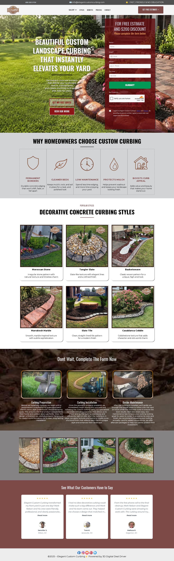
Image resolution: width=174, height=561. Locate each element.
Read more (42, 515)
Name (111, 42)
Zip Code (112, 71)
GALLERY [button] (72, 10)
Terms (139, 111)
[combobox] (112, 66)
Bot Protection (113, 92)
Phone (111, 62)
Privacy (146, 111)
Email (111, 52)
